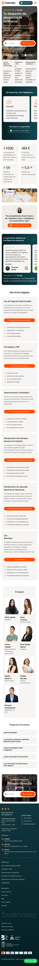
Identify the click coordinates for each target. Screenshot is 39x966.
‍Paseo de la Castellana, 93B (13, 841)
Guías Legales (5, 902)
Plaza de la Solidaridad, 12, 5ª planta (16, 846)
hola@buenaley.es (29, 824)
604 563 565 (28, 818)
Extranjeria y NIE (6, 869)
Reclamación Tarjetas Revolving (11, 876)
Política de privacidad (7, 926)
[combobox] (6, 43)
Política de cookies (6, 923)
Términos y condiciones (7, 930)
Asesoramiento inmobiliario (10, 872)
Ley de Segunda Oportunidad (10, 866)
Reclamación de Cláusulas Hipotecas (13, 879)
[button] (35, 2)
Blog (2, 899)
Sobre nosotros (6, 892)
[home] (9, 3)
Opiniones (4, 895)
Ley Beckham (5, 883)
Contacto (4, 905)
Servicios (5, 862)
